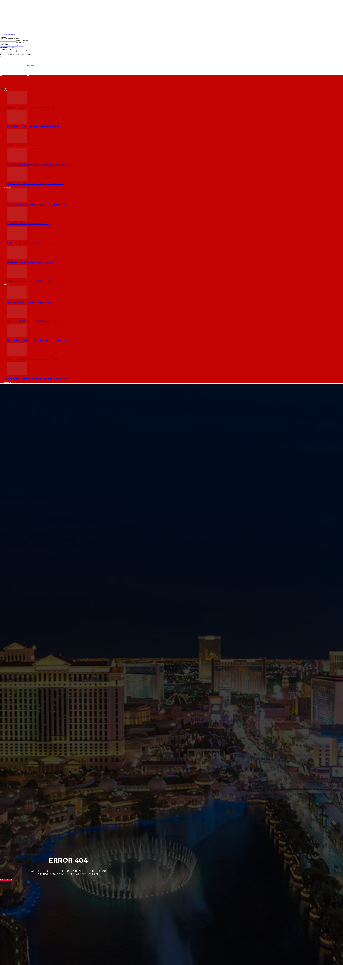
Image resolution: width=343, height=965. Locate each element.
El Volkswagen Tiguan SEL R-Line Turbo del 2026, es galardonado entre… (35, 184)
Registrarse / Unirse (9, 34)
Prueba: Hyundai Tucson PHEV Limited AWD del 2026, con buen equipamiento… (37, 340)
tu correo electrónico (22, 51)
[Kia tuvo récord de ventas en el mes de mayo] (17, 142)
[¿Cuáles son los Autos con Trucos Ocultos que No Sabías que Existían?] (17, 258)
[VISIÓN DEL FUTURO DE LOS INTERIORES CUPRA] (17, 220)
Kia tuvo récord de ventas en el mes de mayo (23, 146)
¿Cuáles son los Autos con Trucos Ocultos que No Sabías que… (30, 262)
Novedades (7, 187)
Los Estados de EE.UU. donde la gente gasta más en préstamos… (31, 243)
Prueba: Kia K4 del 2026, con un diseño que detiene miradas (29, 302)
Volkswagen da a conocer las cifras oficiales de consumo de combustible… (34, 126)
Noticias (6, 90)
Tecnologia (7, 382)
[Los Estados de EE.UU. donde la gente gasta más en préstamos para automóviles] (17, 239)
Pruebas (6, 284)
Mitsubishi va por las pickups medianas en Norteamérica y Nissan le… (33, 107)
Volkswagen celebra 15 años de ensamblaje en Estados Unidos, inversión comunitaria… (39, 165)
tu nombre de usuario (22, 40)
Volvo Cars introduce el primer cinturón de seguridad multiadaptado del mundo (36, 205)
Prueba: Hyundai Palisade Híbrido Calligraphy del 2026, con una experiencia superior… (39, 378)
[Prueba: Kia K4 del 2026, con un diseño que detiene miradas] (17, 298)
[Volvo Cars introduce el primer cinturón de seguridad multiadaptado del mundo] (17, 201)
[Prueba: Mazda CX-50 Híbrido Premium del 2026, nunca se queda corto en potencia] (17, 317)
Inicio (5, 88)
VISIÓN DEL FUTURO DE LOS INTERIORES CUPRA (28, 224)
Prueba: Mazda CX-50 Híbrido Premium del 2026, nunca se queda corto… (34, 321)
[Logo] (13, 85)
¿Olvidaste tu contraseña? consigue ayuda (11, 46)
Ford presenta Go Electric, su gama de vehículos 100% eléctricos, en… (32, 281)
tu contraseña (20, 42)
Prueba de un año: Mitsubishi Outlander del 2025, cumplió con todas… (33, 359)
